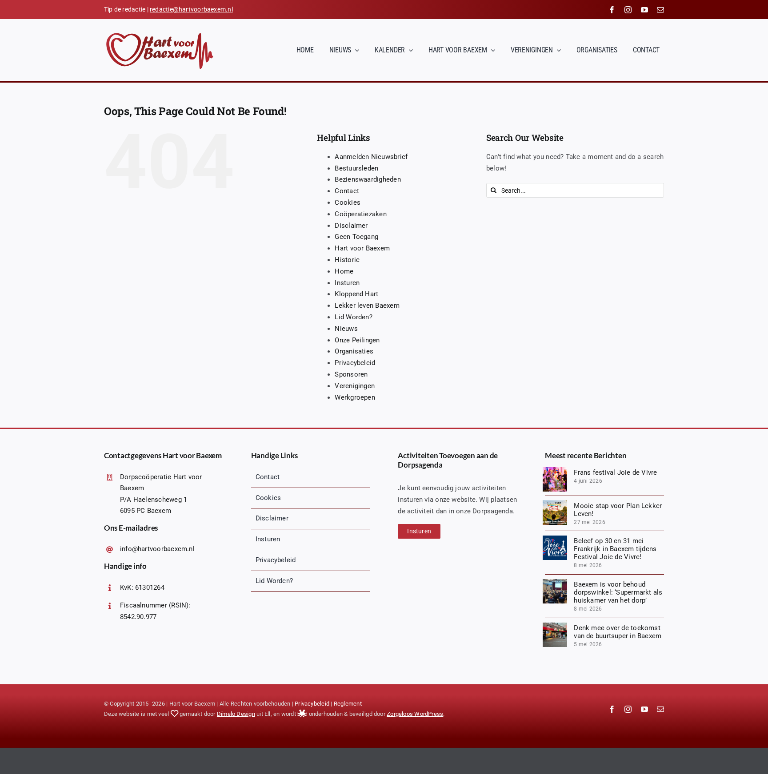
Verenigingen (355, 386)
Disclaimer (351, 226)
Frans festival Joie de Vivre (615, 472)
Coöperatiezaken (360, 214)
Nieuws (346, 329)
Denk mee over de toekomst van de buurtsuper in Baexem (617, 632)
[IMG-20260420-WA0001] (555, 626)
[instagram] (628, 9)
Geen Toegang (356, 237)
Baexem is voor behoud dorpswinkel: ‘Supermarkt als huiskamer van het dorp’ (618, 592)
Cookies (347, 202)
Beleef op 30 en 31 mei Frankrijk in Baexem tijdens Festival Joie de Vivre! (615, 549)
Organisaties (354, 351)
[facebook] (612, 9)
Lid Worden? (353, 317)
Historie (347, 260)
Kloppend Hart (356, 294)
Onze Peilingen (357, 340)
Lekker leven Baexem (367, 306)
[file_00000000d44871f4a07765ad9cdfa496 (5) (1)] (555, 504)
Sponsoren (351, 374)
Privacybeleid (355, 363)
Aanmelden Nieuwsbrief (371, 157)
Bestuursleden (356, 168)
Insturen (347, 283)
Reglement (348, 703)
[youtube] (644, 9)
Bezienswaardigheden (367, 179)
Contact (347, 191)
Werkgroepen (355, 397)
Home (344, 271)
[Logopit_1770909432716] (555, 539)
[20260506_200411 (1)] (555, 582)
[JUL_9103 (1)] (555, 470)
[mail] (660, 9)
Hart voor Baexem (362, 248)
